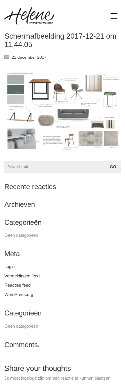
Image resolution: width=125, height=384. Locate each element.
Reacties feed (17, 285)
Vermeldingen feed (22, 275)
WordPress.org (18, 294)
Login (9, 266)
